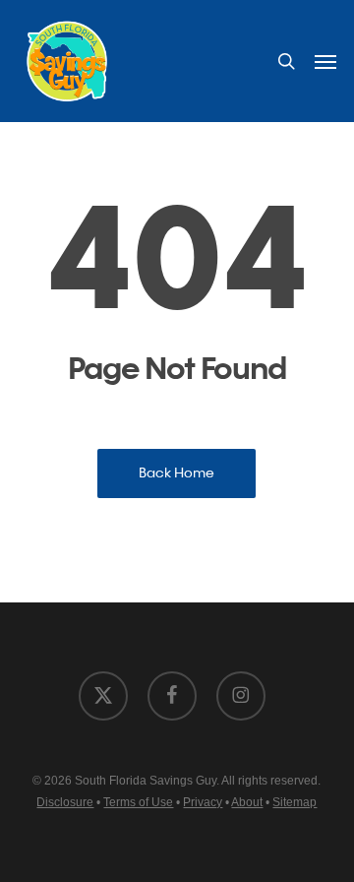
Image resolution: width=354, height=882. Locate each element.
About (247, 802)
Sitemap (294, 802)
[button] (325, 61)
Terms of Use (138, 802)
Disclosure (64, 802)
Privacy (202, 802)
